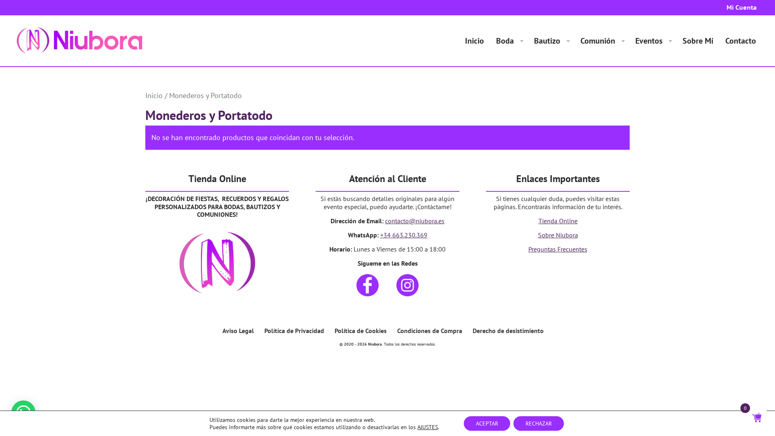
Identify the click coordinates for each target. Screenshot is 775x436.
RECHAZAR (539, 423)
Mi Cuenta (742, 7)
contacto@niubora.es (414, 221)
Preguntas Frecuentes (557, 249)
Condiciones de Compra (429, 331)
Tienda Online (558, 221)
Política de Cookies (361, 331)
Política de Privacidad (294, 331)
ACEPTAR (487, 423)
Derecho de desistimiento (508, 331)
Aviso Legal (238, 331)
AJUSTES (427, 427)
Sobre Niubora (558, 235)
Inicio (154, 95)
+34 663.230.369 (403, 235)
